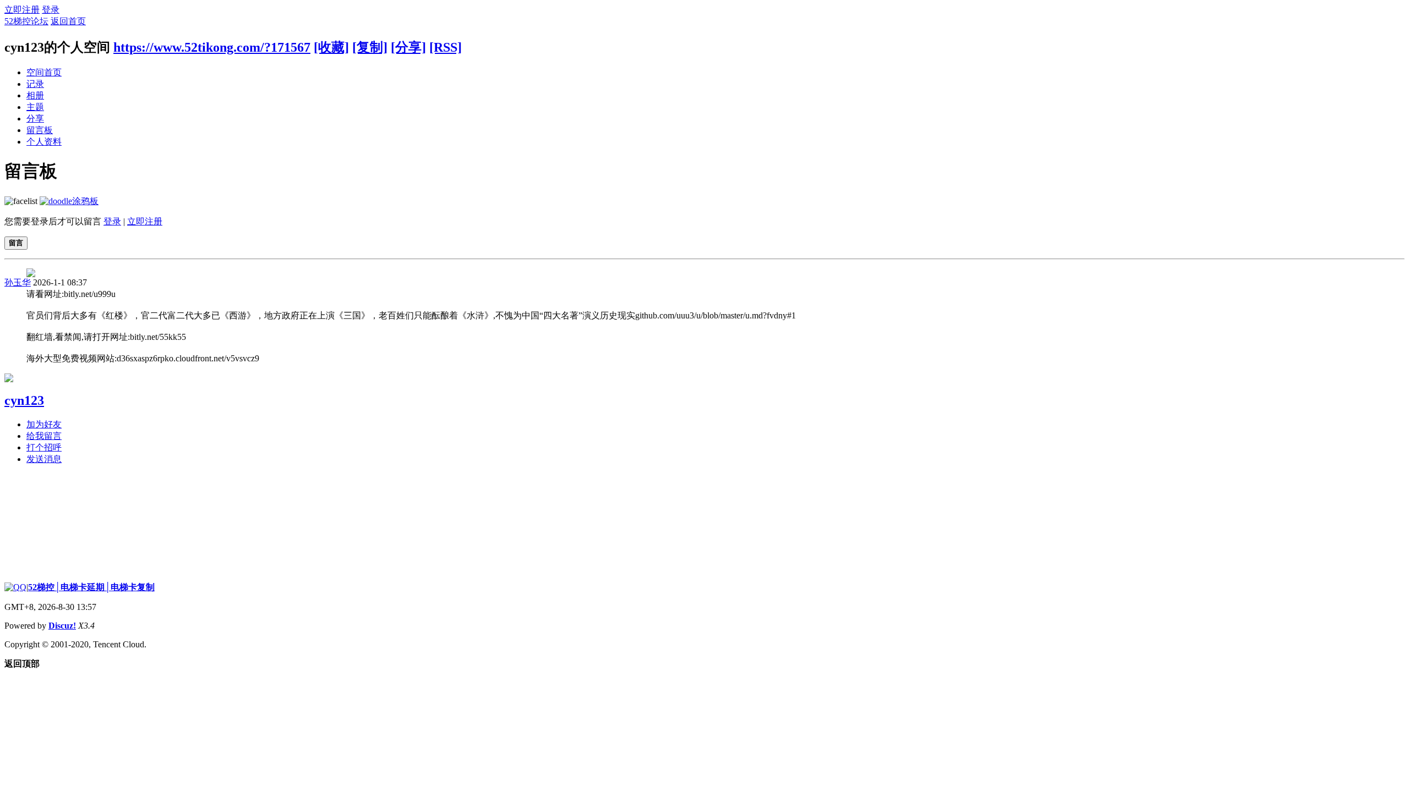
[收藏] (331, 47)
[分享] (408, 47)
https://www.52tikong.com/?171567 (211, 47)
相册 (35, 95)
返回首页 (68, 21)
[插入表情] (20, 201)
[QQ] (15, 587)
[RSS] (445, 47)
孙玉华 (17, 282)
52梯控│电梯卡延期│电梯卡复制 (91, 587)
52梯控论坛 (26, 21)
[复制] (369, 47)
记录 (35, 84)
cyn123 (24, 400)
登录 (50, 9)
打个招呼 (44, 447)
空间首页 (44, 72)
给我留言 (44, 436)
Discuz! (62, 625)
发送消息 (44, 459)
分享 (35, 118)
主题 (35, 107)
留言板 (39, 130)
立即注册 (22, 9)
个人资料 (44, 141)
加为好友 (44, 424)
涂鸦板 (85, 201)
